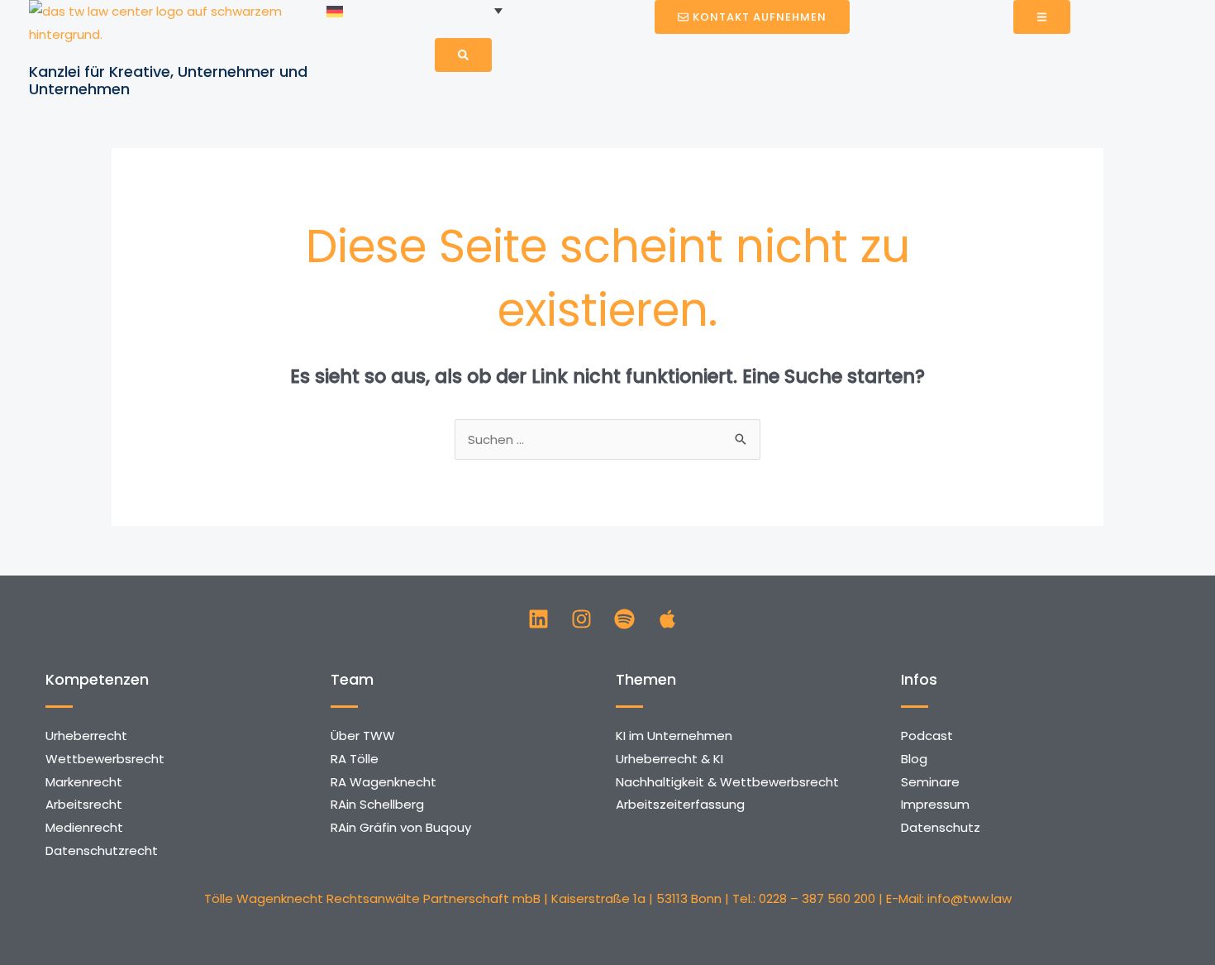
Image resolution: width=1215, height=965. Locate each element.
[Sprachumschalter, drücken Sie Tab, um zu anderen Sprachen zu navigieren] (414, 10)
